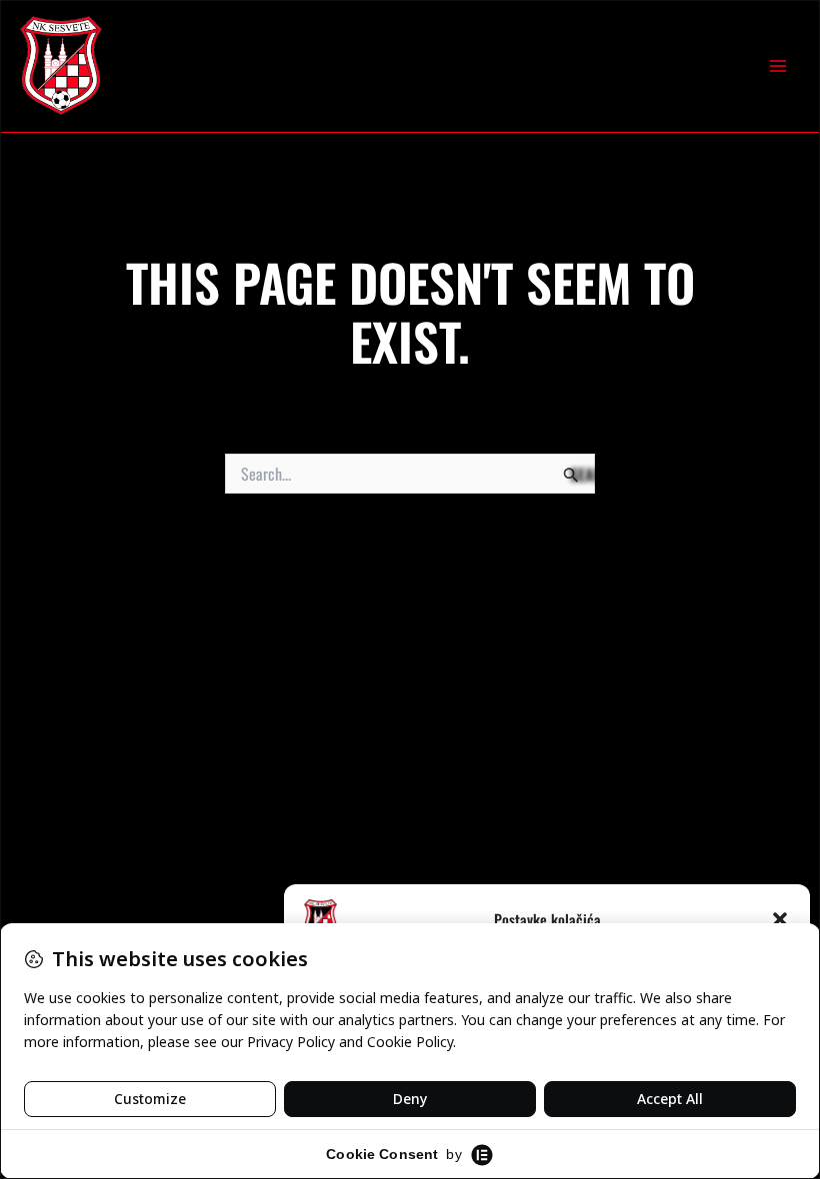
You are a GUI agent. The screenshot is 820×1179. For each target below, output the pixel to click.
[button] (780, 919)
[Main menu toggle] (777, 66)
